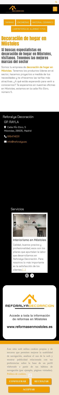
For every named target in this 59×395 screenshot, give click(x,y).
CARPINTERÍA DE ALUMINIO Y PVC (29, 29)
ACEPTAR (29, 389)
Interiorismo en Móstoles (29, 240)
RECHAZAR (41, 381)
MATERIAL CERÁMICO (42, 22)
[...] (24, 269)
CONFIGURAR (17, 381)
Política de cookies (16, 373)
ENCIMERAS (23, 22)
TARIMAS (9, 22)
